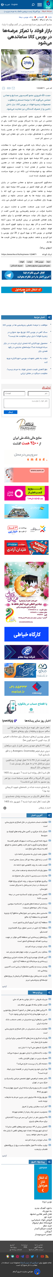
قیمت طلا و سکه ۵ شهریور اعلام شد (32, 1005)
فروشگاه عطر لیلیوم (42, 1222)
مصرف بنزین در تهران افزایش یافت (33, 1058)
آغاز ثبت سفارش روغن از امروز (34, 1106)
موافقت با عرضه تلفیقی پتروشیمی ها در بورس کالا (25, 325)
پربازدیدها (37, 992)
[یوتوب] (41, 1257)
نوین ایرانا (47, 1201)
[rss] (46, 1257)
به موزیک (47, 1211)
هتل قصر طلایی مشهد (41, 1214)
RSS (25, 1247)
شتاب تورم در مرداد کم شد (36, 946)
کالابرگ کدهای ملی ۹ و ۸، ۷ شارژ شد (32, 1047)
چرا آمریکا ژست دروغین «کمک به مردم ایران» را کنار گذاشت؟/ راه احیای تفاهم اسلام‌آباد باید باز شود (22, 11)
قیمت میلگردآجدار (43, 1228)
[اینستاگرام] (26, 1257)
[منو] (39, 5)
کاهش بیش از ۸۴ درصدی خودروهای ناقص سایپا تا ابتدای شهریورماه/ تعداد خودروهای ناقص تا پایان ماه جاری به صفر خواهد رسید (25, 1130)
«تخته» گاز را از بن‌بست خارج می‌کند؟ (32, 1064)
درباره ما (24, 1245)
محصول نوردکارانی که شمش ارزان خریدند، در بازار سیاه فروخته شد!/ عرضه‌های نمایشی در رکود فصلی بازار (25, 347)
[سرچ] (33, 5)
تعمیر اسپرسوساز (43, 1234)
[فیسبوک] (36, 1257)
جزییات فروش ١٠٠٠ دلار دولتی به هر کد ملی (30, 999)
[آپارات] (16, 1257)
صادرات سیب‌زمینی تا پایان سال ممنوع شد (29, 876)
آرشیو (4, 986)
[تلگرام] (21, 1257)
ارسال (10, 412)
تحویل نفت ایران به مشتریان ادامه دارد (31, 854)
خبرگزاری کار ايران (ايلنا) (29, 1263)
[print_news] (3, 88)
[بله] (11, 1257)
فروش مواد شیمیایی (42, 1219)
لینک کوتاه (47, 254)
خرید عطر (47, 1225)
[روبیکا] (7, 1257)
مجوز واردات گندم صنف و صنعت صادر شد (29, 870)
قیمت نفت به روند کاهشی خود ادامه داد (30, 865)
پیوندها (13, 1247)
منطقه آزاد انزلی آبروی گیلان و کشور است (30, 922)
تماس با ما (39, 1245)
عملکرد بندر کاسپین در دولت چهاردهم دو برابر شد (26, 952)
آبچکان (48, 1231)
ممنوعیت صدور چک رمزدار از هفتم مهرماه (29, 1112)
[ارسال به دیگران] (13, 88)
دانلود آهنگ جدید (43, 1208)
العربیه (7, 4)
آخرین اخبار (36, 815)
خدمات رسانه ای (16, 1250)
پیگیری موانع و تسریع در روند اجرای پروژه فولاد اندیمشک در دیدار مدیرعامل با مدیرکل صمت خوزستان (27, 885)
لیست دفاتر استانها (36, 1250)
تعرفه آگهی (38, 1247)
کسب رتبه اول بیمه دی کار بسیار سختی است (28, 859)
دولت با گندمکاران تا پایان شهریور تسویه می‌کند (27, 1053)
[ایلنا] (48, 4)
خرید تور (48, 1217)
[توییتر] (31, 1257)
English (14, 4)
